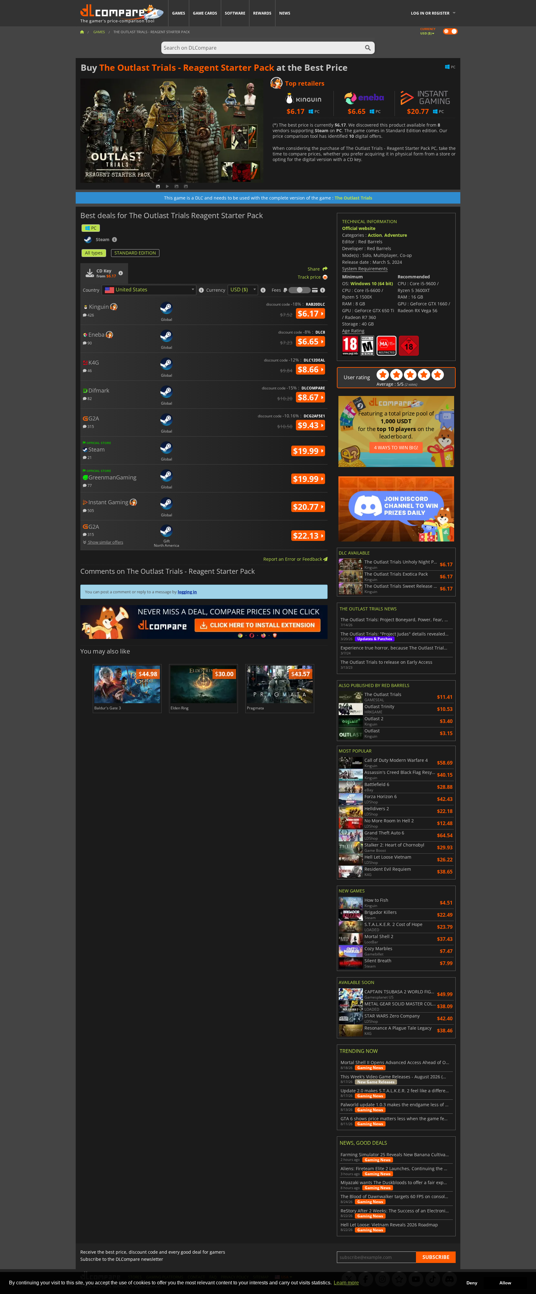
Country (91, 290)
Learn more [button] (346, 1282)
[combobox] (149, 290)
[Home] (82, 31)
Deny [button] (472, 1282)
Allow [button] (505, 1282)
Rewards (262, 13)
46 (89, 370)
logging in (187, 592)
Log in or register (430, 13)
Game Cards (205, 13)
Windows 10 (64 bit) (372, 283)
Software (235, 13)
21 (89, 457)
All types (94, 253)
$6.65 (309, 341)
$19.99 (307, 451)
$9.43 (309, 425)
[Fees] (299, 290)
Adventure (395, 235)
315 (90, 426)
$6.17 (309, 313)
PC (93, 228)
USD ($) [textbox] (239, 289)
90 (89, 342)
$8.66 (309, 369)
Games (178, 13)
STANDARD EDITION (135, 253)
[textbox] (127, 290)
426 (90, 314)
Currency (215, 290)
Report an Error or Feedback (293, 559)
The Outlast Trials (353, 198)
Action (375, 235)
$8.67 (309, 397)
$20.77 (307, 506)
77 (89, 485)
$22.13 (307, 535)
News (284, 13)
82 (89, 398)
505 (90, 510)
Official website (358, 228)
